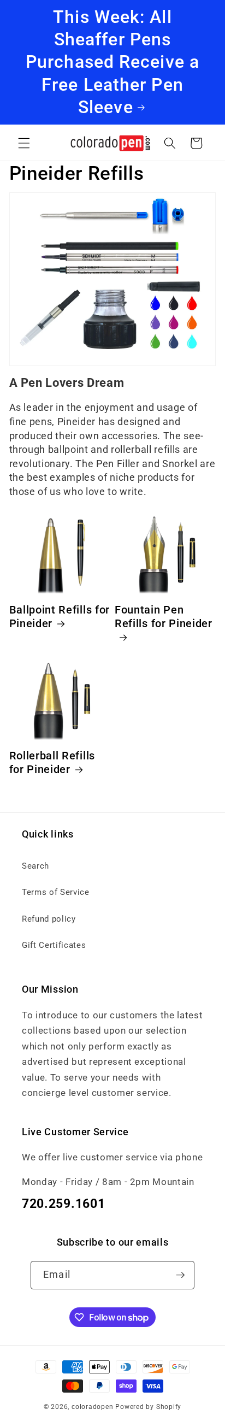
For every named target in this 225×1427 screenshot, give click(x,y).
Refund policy (49, 919)
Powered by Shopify (148, 1407)
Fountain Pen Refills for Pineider (163, 617)
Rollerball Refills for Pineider (52, 763)
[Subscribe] (180, 1275)
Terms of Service (56, 892)
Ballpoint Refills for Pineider (59, 617)
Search (35, 866)
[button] (24, 143)
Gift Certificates (54, 945)
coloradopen (92, 1407)
